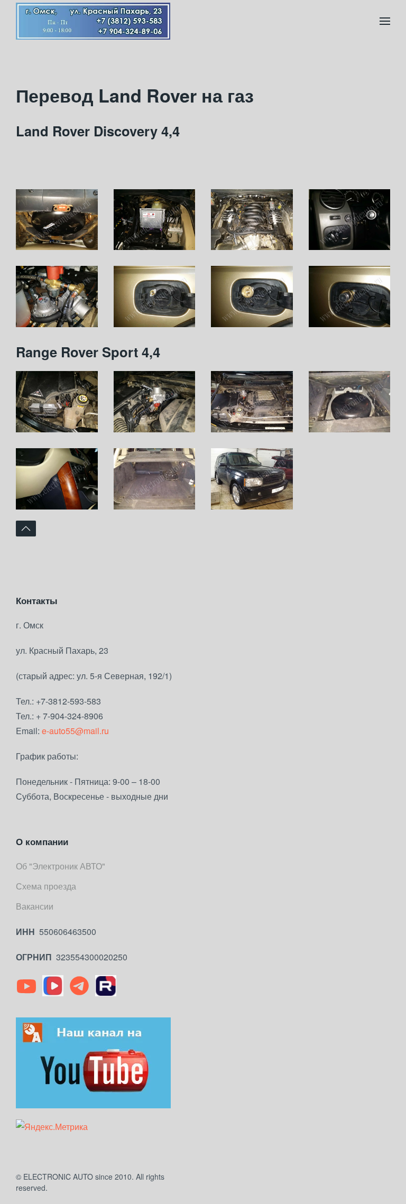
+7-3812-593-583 (68, 701)
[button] (385, 21)
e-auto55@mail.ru (75, 731)
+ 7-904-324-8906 (69, 716)
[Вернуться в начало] (93, 21)
